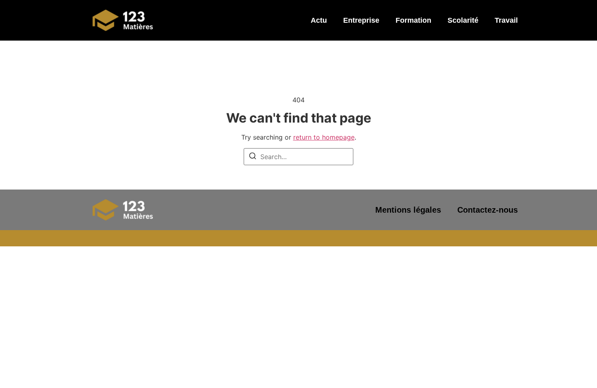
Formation (413, 20)
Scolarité (463, 20)
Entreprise (361, 20)
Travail (506, 20)
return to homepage (324, 137)
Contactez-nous (487, 209)
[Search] (252, 157)
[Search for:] (298, 156)
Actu (319, 20)
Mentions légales (408, 209)
